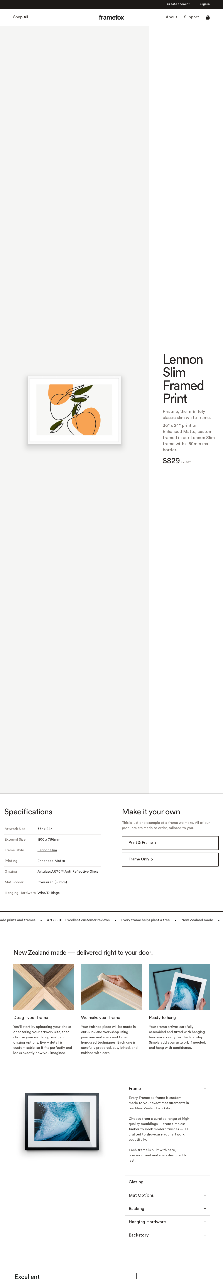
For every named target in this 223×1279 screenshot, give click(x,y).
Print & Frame (140, 843)
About (171, 17)
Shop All (20, 17)
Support (191, 17)
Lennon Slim (47, 850)
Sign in (205, 4)
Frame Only (138, 859)
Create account (178, 4)
